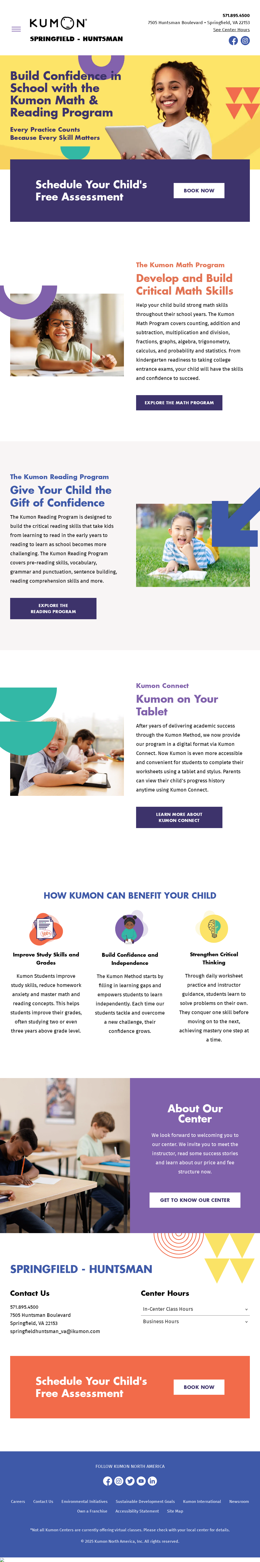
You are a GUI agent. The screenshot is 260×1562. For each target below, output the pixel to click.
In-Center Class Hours (168, 1309)
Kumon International (202, 1502)
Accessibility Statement (137, 1511)
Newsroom (239, 1502)
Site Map (175, 1511)
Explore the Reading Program (53, 608)
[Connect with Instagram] (245, 44)
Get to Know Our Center (195, 1200)
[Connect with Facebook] (233, 44)
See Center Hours (231, 30)
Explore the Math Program (179, 402)
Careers (18, 1502)
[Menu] (18, 30)
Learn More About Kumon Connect (179, 817)
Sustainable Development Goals (145, 1502)
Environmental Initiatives (84, 1502)
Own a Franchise (92, 1511)
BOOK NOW (199, 191)
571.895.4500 (236, 15)
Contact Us (43, 1502)
